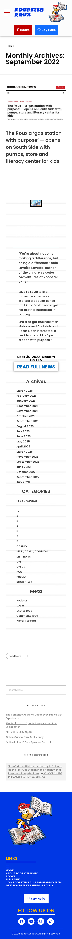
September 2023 (27, 462)
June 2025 (23, 436)
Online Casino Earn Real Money (25, 737)
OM (18, 562)
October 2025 (25, 416)
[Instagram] (41, 921)
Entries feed (24, 611)
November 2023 (27, 457)
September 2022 (27, 477)
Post (20, 572)
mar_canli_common (32, 551)
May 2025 (23, 441)
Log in (20, 605)
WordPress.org (26, 621)
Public (21, 577)
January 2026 (25, 401)
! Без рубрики (26, 501)
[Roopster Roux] (58, 12)
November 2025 (27, 411)
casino (21, 546)
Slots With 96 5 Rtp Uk (19, 732)
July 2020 (23, 482)
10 (17, 511)
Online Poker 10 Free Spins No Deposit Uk (30, 742)
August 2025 (25, 426)
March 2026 (24, 391)
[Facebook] (21, 921)
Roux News (24, 582)
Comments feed (27, 616)
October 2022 (25, 472)
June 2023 (23, 467)
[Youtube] (31, 921)
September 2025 (27, 421)
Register (21, 600)
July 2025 (23, 431)
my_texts (23, 557)
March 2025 (24, 452)
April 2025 (23, 446)
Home (11, 45)
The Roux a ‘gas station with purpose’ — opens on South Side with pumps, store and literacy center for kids (34, 147)
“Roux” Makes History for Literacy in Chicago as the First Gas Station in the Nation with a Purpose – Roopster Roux (35, 770)
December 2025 (27, 406)
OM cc (21, 567)
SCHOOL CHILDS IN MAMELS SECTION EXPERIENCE (35, 775)
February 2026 (26, 396)
